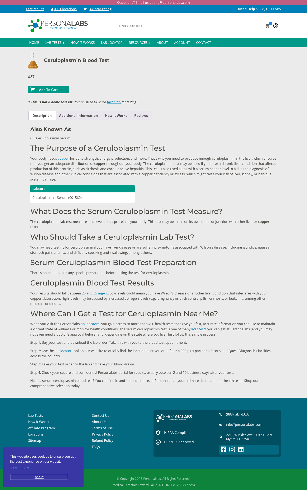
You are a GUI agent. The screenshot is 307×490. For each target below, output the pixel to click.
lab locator (63, 351)
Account (182, 42)
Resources (138, 42)
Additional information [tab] (78, 115)
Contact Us (100, 415)
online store (90, 324)
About (162, 42)
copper (63, 158)
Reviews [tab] (141, 115)
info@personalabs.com (172, 2)
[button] (267, 26)
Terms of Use (102, 428)
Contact (203, 42)
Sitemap (34, 440)
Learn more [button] (20, 467)
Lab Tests (53, 42)
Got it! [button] (39, 477)
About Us (99, 421)
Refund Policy (102, 440)
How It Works (83, 42)
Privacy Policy (102, 434)
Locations (35, 434)
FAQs (96, 447)
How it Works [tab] (116, 115)
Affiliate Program (41, 428)
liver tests (199, 329)
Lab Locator (112, 42)
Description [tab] (42, 115)
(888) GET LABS (269, 9)
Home (34, 42)
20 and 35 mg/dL (95, 293)
